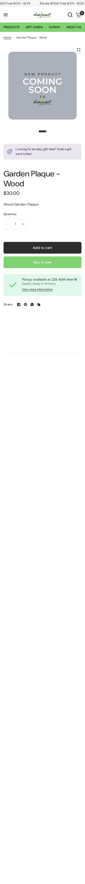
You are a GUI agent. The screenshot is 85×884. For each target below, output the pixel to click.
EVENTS (54, 27)
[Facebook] (19, 304)
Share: (8, 304)
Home (7, 37)
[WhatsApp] (32, 304)
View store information (37, 289)
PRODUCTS (12, 27)
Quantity (10, 214)
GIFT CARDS (34, 27)
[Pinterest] (25, 304)
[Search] (70, 15)
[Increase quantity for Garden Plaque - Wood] (23, 224)
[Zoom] (78, 49)
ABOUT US (73, 27)
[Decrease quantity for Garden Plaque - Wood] (7, 224)
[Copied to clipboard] (39, 304)
